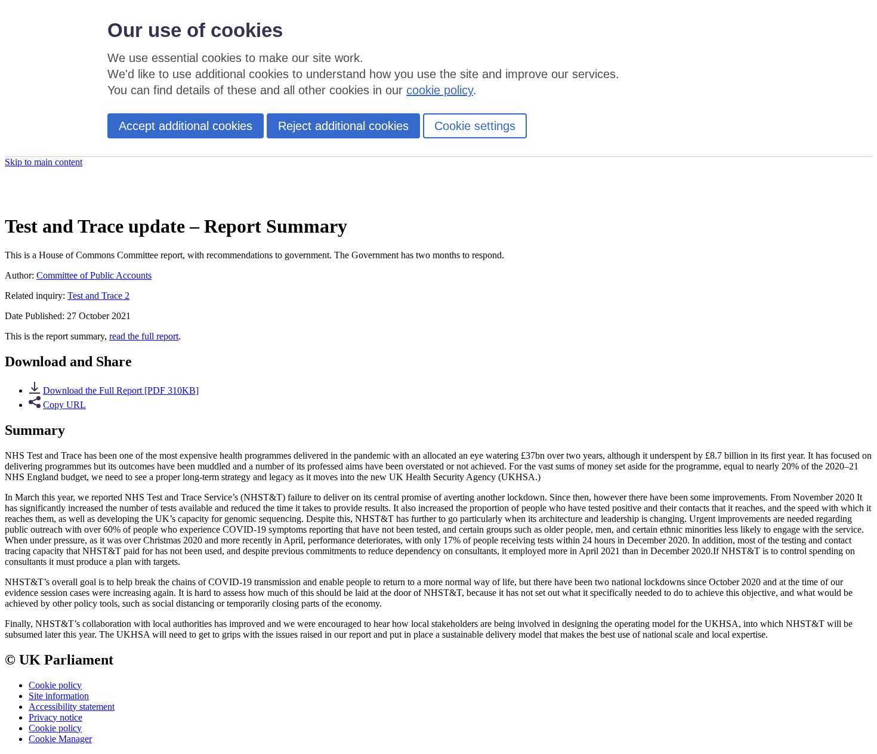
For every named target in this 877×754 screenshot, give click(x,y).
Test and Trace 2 (98, 296)
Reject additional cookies (343, 125)
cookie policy (439, 90)
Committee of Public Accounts (94, 275)
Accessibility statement (72, 707)
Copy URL (64, 405)
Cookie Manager (60, 739)
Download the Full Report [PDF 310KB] (121, 390)
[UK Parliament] (68, 196)
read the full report (143, 336)
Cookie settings (474, 125)
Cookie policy (55, 685)
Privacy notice (55, 717)
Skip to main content (43, 162)
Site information (59, 696)
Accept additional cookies (185, 125)
